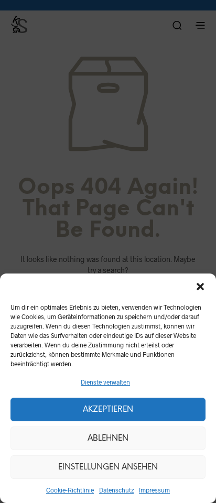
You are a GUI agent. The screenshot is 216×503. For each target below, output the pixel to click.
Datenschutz (116, 490)
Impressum (154, 490)
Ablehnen (108, 438)
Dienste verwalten (105, 382)
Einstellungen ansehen (108, 467)
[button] (200, 286)
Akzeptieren (108, 410)
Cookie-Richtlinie (70, 490)
